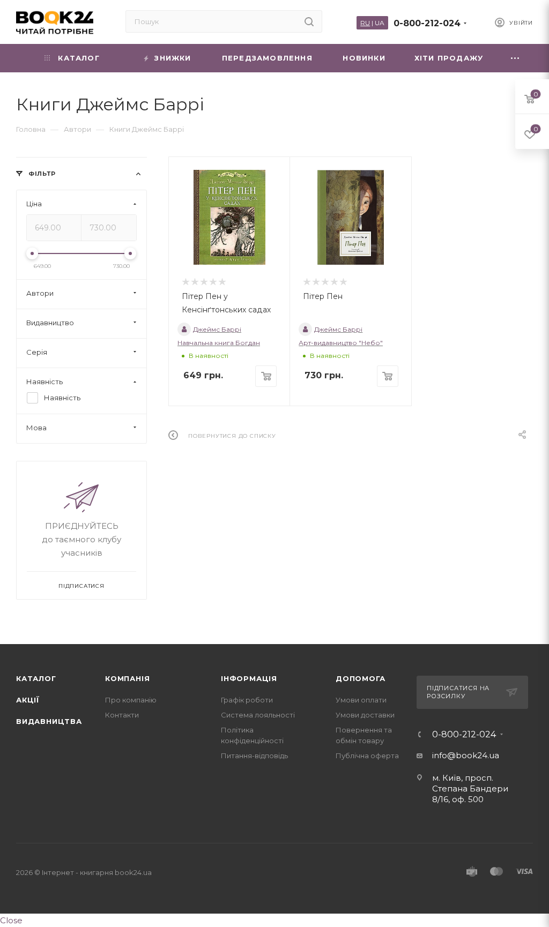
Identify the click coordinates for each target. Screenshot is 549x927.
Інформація (249, 678)
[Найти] (309, 21)
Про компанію (131, 700)
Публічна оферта (367, 755)
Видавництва (49, 721)
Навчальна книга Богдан (218, 343)
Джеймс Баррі (217, 329)
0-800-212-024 (427, 23)
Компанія (127, 678)
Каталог (36, 678)
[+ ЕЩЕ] (516, 58)
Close (11, 920)
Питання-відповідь (254, 755)
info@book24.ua (465, 755)
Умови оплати (361, 700)
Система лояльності (258, 715)
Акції (28, 700)
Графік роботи (247, 700)
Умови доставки (365, 715)
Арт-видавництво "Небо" (341, 343)
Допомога (360, 678)
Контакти (122, 715)
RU (365, 23)
